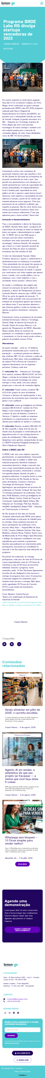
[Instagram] (9, 1013)
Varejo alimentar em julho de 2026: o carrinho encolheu (22, 711)
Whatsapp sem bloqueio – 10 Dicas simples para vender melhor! (21, 840)
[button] (42, 3)
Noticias (8, 48)
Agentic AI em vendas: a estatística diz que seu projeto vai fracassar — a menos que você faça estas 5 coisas (21, 776)
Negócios (22, 675)
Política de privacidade (22, 1071)
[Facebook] (18, 1013)
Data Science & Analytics (23, 735)
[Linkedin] (14, 1013)
